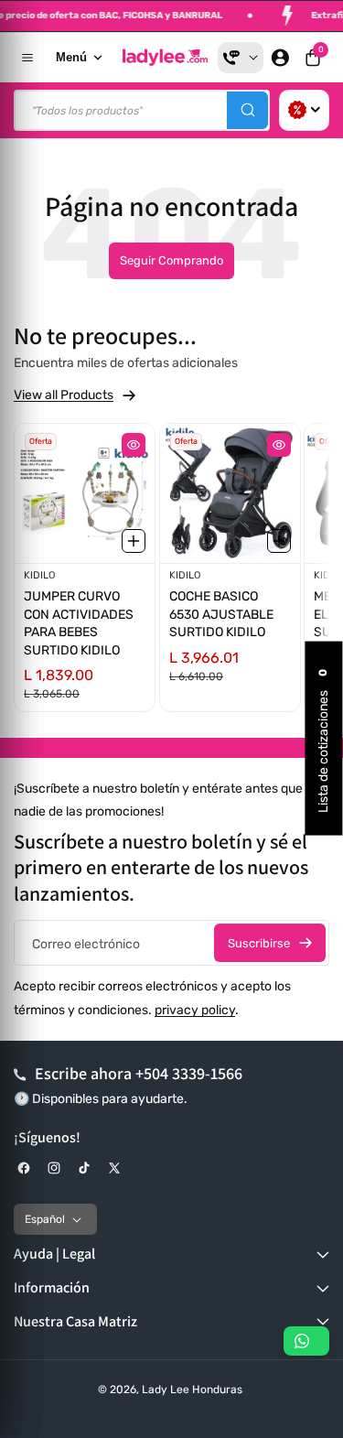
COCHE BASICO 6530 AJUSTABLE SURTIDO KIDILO (221, 614)
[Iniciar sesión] (280, 57)
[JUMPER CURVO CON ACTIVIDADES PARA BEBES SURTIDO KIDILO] (85, 493)
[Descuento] (304, 110)
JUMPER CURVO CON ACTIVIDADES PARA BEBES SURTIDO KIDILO (79, 623)
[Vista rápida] (133, 445)
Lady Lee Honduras (192, 1389)
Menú (71, 57)
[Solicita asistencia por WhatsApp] (306, 1341)
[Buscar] (247, 110)
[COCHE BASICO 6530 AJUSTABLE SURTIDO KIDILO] (230, 493)
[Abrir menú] (27, 57)
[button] (312, 57)
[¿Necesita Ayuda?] (240, 57)
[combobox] (142, 110)
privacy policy (195, 1010)
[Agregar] (133, 540)
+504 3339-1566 (188, 1073)
